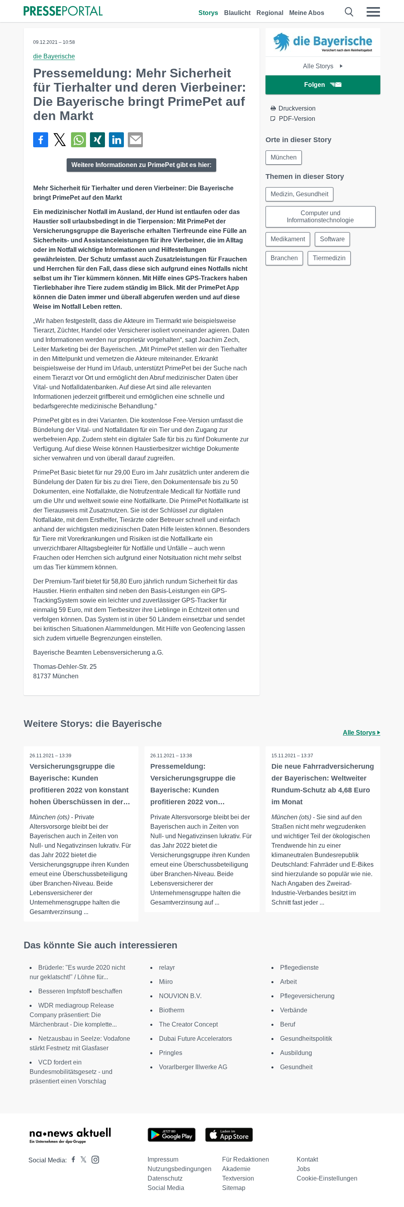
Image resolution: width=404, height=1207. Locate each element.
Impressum (163, 1159)
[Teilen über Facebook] (40, 139)
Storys (208, 12)
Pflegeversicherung (307, 996)
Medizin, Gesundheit (299, 194)
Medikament (288, 239)
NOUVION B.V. (180, 996)
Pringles (170, 1052)
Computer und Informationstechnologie (320, 216)
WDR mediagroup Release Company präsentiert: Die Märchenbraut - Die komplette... (73, 1015)
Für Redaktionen (245, 1159)
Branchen (284, 258)
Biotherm (171, 1010)
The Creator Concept (188, 1024)
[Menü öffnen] (373, 11)
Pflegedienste (299, 967)
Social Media (166, 1187)
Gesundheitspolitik (306, 1038)
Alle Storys (319, 66)
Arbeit (288, 981)
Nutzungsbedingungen (179, 1169)
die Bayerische (54, 56)
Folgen (314, 84)
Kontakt (307, 1159)
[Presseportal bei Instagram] (93, 1159)
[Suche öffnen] (349, 11)
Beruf (287, 1024)
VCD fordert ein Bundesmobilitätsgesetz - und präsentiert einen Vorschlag (71, 1072)
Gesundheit (296, 1067)
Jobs (303, 1169)
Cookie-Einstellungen (327, 1178)
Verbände (293, 1010)
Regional (269, 12)
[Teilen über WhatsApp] (78, 139)
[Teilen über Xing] (97, 139)
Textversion (238, 1178)
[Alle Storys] (322, 49)
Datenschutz (165, 1178)
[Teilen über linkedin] (116, 139)
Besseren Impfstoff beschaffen (80, 991)
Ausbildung (296, 1052)
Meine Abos (306, 12)
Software (332, 239)
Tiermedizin (329, 258)
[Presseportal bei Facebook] (71, 1160)
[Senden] (135, 139)
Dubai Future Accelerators (195, 1038)
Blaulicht (237, 12)
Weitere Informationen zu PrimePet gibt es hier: (141, 164)
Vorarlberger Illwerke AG (193, 1067)
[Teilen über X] (59, 139)
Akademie (236, 1169)
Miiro (166, 981)
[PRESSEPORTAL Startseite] (63, 12)
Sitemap (233, 1187)
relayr (167, 967)
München (284, 157)
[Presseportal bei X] (81, 1160)
